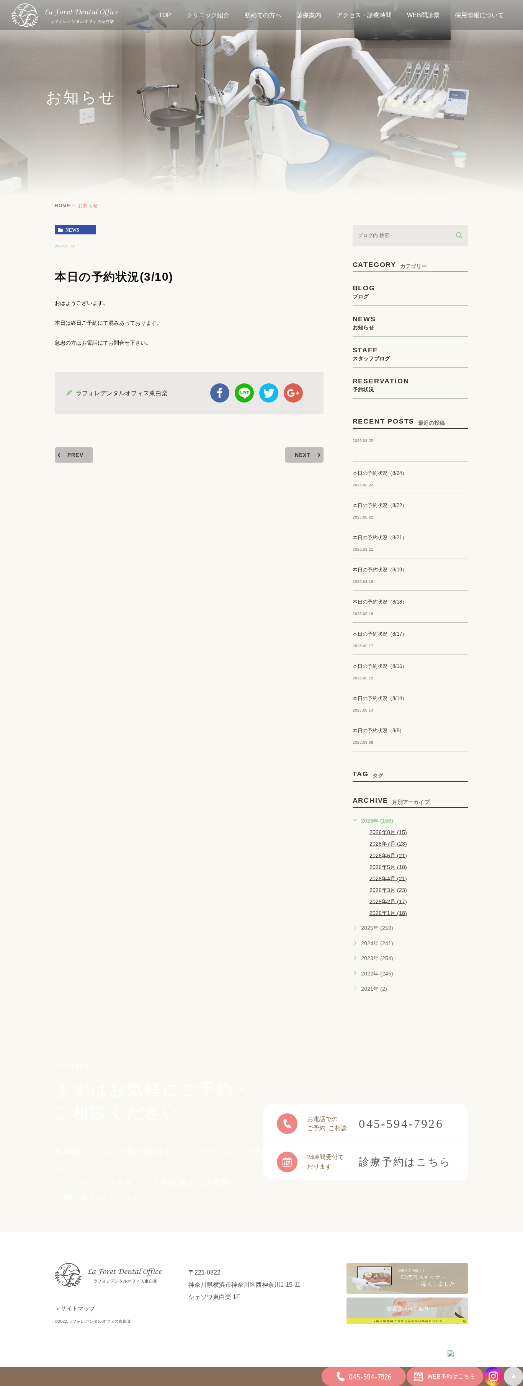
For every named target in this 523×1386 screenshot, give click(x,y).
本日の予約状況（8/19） (380, 570)
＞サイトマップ (75, 1308)
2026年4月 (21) (388, 878)
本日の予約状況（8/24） (380, 473)
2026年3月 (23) (388, 890)
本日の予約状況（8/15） (380, 666)
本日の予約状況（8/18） (380, 602)
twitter (268, 393)
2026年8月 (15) (388, 832)
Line (244, 393)
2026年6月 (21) (388, 855)
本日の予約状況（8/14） (380, 698)
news (72, 229)
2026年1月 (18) (388, 913)
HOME (62, 205)
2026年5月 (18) (388, 867)
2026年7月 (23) (388, 844)
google (293, 393)
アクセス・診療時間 (364, 15)
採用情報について (479, 15)
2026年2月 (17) (388, 901)
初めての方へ (263, 15)
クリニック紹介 (207, 15)
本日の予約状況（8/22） (380, 505)
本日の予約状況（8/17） (380, 634)
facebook (219, 393)
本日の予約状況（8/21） (380, 537)
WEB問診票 (423, 15)
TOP (165, 15)
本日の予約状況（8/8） (378, 730)
